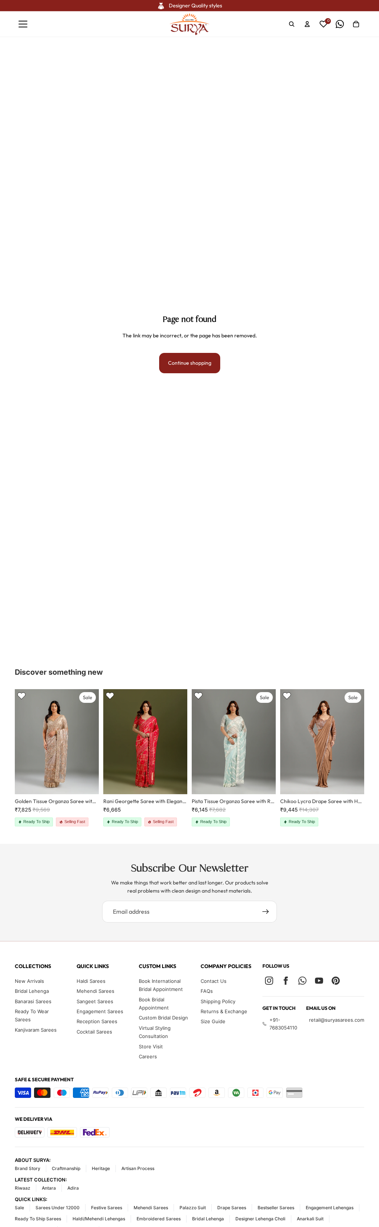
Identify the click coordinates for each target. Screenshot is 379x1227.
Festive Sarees (106, 1207)
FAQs (207, 991)
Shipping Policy (218, 1001)
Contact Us (214, 981)
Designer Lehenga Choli (260, 1218)
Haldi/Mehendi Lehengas (99, 1218)
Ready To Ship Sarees (38, 1218)
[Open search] (292, 24)
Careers (148, 1056)
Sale (19, 1207)
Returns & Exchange (224, 1011)
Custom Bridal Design (163, 1018)
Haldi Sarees (91, 981)
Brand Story (27, 1168)
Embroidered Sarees (159, 1218)
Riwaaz (22, 1188)
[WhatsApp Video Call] (340, 24)
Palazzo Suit (193, 1207)
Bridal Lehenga (32, 991)
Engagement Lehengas (329, 1207)
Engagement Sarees (100, 1011)
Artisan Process (137, 1168)
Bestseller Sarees (276, 1207)
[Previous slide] (20, 741)
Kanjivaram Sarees (36, 1030)
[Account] (307, 24)
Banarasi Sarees (33, 1001)
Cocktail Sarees (94, 1032)
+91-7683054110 (283, 1024)
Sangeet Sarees (95, 1001)
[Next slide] (93, 741)
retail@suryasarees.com (336, 1020)
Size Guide (213, 1021)
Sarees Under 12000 (58, 1207)
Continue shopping (189, 363)
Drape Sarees (231, 1207)
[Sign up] (266, 912)
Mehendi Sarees (95, 991)
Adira (73, 1188)
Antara (49, 1188)
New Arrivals (29, 981)
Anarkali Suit (310, 1218)
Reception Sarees (97, 1021)
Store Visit (151, 1046)
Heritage (101, 1168)
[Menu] (23, 24)
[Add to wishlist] (21, 696)
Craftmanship (66, 1168)
